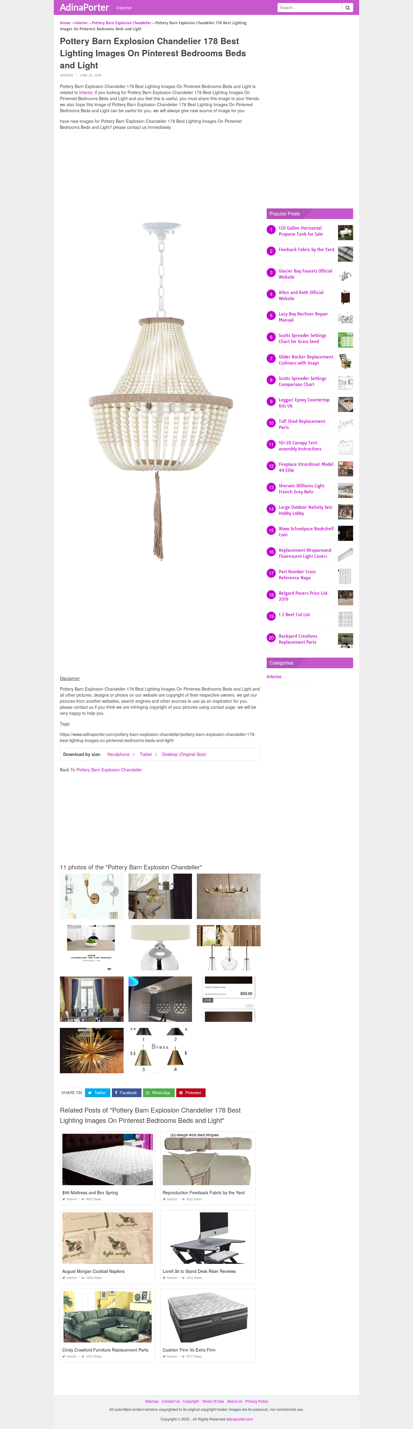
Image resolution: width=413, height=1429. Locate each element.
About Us (234, 1401)
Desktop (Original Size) (184, 754)
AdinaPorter (84, 7)
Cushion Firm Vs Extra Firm (189, 1350)
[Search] (347, 7)
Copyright (191, 1401)
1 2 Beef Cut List (294, 614)
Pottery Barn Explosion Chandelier (109, 770)
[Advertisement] (160, 177)
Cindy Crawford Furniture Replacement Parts (105, 1350)
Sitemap (152, 1401)
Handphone (118, 754)
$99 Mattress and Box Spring (90, 1192)
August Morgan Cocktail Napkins (93, 1271)
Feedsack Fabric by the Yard (306, 249)
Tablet (146, 754)
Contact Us (171, 1401)
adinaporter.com (239, 1418)
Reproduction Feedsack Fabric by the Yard (204, 1192)
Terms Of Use (213, 1401)
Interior (124, 7)
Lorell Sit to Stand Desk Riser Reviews (199, 1271)
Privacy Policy (256, 1401)
